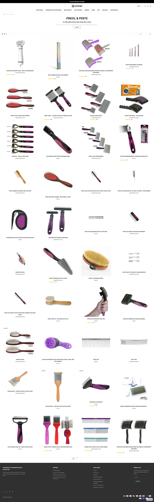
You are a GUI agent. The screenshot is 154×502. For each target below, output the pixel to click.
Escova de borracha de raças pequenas (134, 319)
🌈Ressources (114, 10)
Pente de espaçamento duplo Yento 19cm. (96, 231)
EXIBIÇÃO (86, 10)
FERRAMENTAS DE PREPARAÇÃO (53, 10)
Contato (95, 470)
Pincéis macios (20, 359)
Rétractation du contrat (98, 487)
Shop (7, 14)
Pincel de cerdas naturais (96, 278)
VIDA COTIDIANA (78, 10)
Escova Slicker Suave (96, 116)
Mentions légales (56, 470)
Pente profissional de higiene (134, 65)
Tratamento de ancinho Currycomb (58, 237)
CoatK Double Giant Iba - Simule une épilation (20, 447)
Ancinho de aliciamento (96, 402)
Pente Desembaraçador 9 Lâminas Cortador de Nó (134, 156)
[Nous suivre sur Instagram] (9, 491)
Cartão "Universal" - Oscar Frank (134, 116)
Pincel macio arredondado (96, 156)
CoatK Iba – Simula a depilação (20, 156)
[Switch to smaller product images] (4, 34)
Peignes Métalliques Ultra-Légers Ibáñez (96, 447)
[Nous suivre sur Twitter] (6, 491)
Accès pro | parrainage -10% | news (77, 1)
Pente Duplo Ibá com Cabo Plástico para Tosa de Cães (96, 191)
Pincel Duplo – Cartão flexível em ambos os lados (58, 116)
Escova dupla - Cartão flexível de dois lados (20, 391)
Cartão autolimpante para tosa (96, 319)
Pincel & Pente (11, 14)
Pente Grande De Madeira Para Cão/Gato (20, 191)
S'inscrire (138, 481)
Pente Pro (96, 359)
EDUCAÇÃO (105, 10)
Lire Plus (77, 27)
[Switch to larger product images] (2, 34)
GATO (98, 10)
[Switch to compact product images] (6, 34)
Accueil (4, 14)
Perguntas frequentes (98, 477)
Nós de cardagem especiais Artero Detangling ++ (133, 406)
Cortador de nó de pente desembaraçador (58, 156)
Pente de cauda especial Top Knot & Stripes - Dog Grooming (134, 191)
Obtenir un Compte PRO (98, 485)
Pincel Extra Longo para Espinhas (20, 115)
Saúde (93, 10)
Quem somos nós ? (97, 479)
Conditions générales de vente (59, 474)
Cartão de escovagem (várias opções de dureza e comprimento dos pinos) (134, 448)
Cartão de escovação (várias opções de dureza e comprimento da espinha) (96, 71)
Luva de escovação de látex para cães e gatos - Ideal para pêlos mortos (58, 360)
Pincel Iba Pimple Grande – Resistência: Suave (58, 197)
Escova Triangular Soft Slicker (58, 278)
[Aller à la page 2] (80, 457)
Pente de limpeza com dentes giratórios (134, 231)
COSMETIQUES (39, 10)
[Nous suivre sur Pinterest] (12, 491)
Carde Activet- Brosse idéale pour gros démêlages (58, 447)
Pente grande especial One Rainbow (58, 75)
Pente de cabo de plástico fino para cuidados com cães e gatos (20, 313)
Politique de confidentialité (58, 472)
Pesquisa (95, 474)
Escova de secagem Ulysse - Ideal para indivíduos (20, 71)
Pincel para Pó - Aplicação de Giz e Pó (58, 319)
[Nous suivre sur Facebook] (3, 491)
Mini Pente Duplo (20, 272)
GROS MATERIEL (68, 10)
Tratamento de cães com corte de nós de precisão (20, 237)
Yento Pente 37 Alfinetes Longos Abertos (134, 272)
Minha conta (95, 472)
